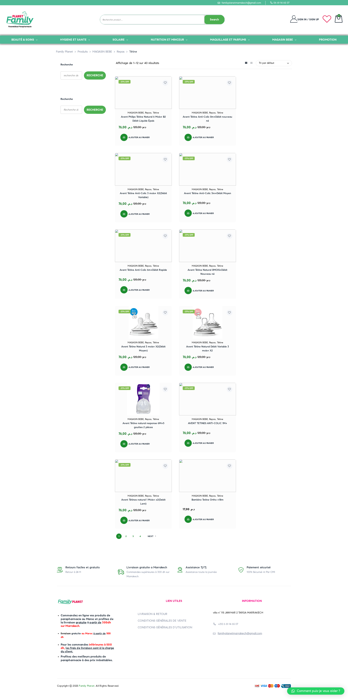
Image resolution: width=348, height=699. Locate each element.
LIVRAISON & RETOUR (152, 614)
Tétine (156, 112)
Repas (148, 112)
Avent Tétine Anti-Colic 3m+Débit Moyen (207, 193)
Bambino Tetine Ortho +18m (207, 499)
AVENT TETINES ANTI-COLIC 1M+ (207, 423)
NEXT (150, 536)
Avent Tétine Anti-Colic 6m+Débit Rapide (143, 269)
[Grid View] (246, 63)
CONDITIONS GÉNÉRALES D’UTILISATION (165, 627)
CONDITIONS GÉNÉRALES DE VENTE (162, 620)
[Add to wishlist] (165, 83)
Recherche (67, 64)
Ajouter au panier (139, 137)
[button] (315, 691)
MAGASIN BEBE (136, 112)
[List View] (251, 63)
